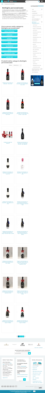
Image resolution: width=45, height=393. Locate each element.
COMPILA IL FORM (23, 376)
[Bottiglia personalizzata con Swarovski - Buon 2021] (8, 74)
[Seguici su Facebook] (24, 379)
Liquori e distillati (36, 15)
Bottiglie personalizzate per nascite (9, 42)
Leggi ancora (5, 377)
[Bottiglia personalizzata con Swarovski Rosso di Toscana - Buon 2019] (8, 104)
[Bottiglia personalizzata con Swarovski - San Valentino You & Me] (8, 193)
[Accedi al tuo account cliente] (42, 1)
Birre (33, 17)
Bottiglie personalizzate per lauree (9, 49)
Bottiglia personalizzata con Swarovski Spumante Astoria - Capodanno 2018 (8, 292)
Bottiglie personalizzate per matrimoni (9, 38)
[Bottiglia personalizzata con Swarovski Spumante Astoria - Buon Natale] (8, 252)
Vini (33, 9)
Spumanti (34, 11)
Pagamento (35, 367)
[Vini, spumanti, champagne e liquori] (2, 4)
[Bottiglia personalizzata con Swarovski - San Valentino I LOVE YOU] (8, 163)
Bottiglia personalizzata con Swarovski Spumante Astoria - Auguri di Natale (8, 321)
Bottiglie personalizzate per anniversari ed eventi (9, 53)
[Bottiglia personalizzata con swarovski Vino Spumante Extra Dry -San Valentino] (22, 133)
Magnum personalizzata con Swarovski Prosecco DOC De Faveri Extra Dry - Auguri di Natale (22, 292)
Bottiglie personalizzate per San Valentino (9, 46)
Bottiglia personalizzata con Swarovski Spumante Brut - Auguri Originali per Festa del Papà (22, 203)
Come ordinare (35, 366)
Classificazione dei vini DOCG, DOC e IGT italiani (37, 382)
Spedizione (35, 369)
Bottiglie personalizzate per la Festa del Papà (9, 57)
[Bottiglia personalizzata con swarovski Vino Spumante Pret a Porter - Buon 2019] (22, 104)
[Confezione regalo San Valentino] (8, 133)
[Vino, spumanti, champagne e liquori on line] (6, 1)
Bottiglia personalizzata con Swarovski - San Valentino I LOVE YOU (8, 173)
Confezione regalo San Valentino (8, 143)
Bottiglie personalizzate (35, 23)
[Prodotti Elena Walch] (14, 344)
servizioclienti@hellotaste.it (22, 374)
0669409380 (23, 366)
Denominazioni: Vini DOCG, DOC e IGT (36, 70)
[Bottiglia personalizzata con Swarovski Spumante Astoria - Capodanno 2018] (8, 282)
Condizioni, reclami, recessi (36, 375)
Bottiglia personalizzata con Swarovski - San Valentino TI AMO (22, 173)
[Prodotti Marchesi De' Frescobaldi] (38, 344)
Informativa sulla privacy (37, 371)
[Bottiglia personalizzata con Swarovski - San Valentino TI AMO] (22, 163)
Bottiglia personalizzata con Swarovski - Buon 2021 (8, 83)
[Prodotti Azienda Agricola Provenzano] (6, 344)
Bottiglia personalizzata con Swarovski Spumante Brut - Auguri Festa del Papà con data (8, 232)
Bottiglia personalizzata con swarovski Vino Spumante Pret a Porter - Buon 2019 (22, 113)
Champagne (34, 13)
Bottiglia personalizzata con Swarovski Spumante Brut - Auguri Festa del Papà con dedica (22, 233)
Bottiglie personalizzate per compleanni (9, 34)
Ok (34, 391)
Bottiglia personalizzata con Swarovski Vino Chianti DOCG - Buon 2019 (22, 83)
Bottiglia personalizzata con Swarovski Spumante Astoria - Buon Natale (8, 262)
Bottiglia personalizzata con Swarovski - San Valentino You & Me (8, 202)
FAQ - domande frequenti (36, 379)
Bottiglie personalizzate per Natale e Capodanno (9, 31)
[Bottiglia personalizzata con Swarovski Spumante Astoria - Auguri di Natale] (8, 312)
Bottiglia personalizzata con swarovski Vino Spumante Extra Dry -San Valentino (22, 143)
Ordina (10, 65)
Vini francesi (35, 72)
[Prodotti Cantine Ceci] (30, 344)
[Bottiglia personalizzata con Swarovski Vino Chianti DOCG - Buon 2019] (22, 74)
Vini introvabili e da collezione (36, 20)
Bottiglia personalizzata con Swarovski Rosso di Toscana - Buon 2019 (7, 113)
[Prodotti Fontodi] (22, 344)
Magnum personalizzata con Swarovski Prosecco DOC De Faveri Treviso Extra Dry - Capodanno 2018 (22, 263)
